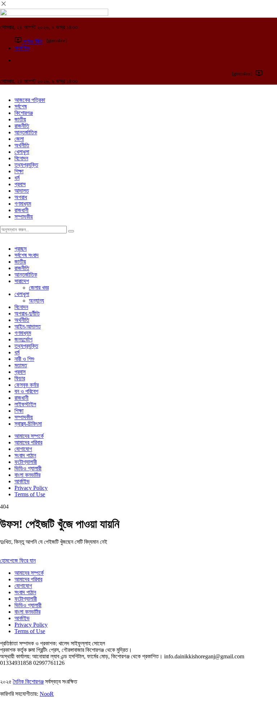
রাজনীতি (21, 126)
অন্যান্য (36, 300)
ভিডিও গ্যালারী (27, 468)
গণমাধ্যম (22, 204)
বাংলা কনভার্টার (27, 475)
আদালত (21, 191)
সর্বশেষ (20, 106)
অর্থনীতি (21, 145)
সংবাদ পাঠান (25, 455)
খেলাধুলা (21, 152)
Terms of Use (29, 494)
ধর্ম (16, 178)
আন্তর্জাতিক (25, 132)
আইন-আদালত (27, 326)
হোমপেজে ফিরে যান (18, 561)
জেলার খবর (39, 288)
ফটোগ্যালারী (25, 462)
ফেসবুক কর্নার (26, 385)
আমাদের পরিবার (28, 442)
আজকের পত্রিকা (29, 100)
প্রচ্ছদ (20, 249)
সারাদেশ (21, 281)
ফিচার (19, 378)
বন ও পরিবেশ (26, 391)
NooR (47, 694)
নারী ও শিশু (24, 359)
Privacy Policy (31, 488)
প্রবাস (20, 184)
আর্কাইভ (22, 481)
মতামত (20, 365)
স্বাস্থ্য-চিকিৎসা (28, 424)
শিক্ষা (18, 171)
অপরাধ (20, 197)
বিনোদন (21, 158)
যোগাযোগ (23, 449)
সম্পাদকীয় (23, 217)
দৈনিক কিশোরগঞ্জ (28, 682)
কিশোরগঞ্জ (23, 113)
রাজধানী (21, 210)
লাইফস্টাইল (25, 404)
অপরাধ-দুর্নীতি (27, 313)
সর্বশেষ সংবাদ (26, 255)
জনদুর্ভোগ (23, 339)
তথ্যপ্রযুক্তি (26, 165)
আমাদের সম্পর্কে (29, 436)
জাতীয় (20, 119)
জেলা (19, 139)
